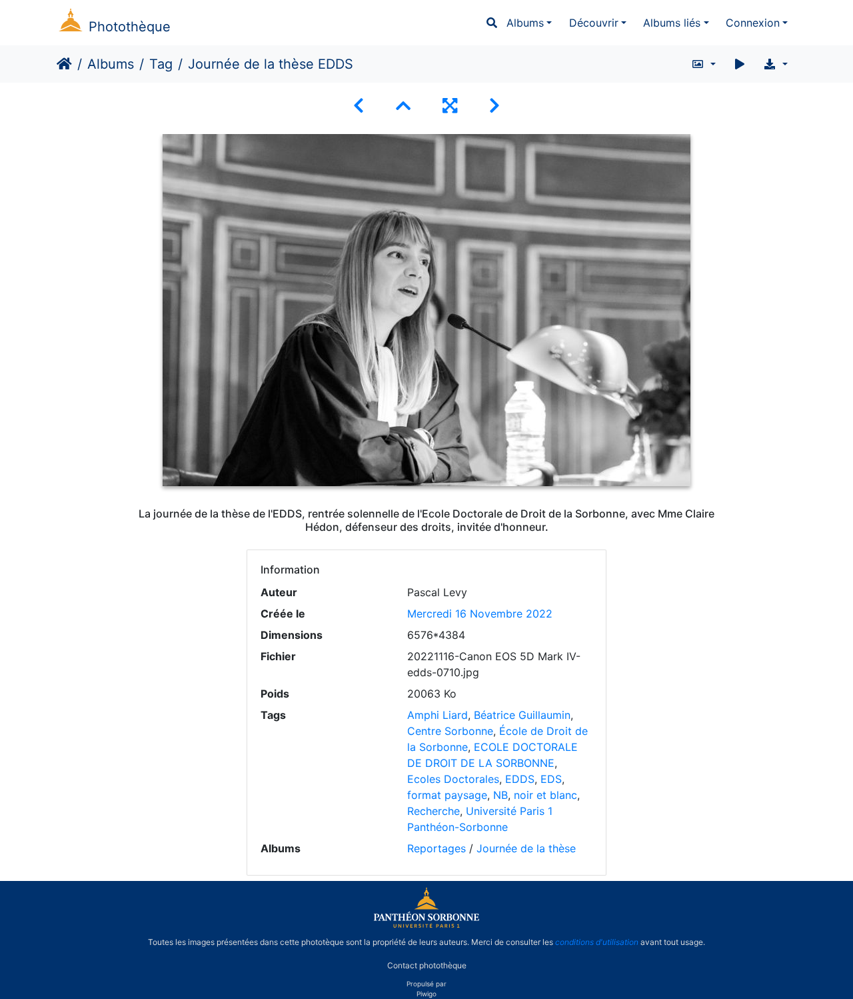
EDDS (519, 779)
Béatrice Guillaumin (522, 715)
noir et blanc (545, 795)
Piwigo (426, 994)
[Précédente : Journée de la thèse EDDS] (358, 105)
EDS (551, 779)
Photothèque (130, 27)
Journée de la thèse (526, 848)
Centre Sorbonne (450, 731)
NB (500, 795)
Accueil (64, 64)
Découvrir (593, 22)
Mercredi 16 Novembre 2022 (479, 613)
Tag (161, 64)
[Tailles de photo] (703, 64)
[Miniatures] (403, 105)
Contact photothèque (426, 965)
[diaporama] (739, 64)
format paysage (447, 795)
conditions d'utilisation (596, 942)
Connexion (753, 22)
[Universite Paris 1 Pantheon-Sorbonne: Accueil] (426, 925)
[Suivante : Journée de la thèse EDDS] (494, 105)
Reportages (436, 848)
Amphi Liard (437, 715)
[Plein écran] (449, 105)
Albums (525, 22)
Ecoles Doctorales (453, 779)
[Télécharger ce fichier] (775, 64)
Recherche (433, 811)
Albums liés (671, 22)
